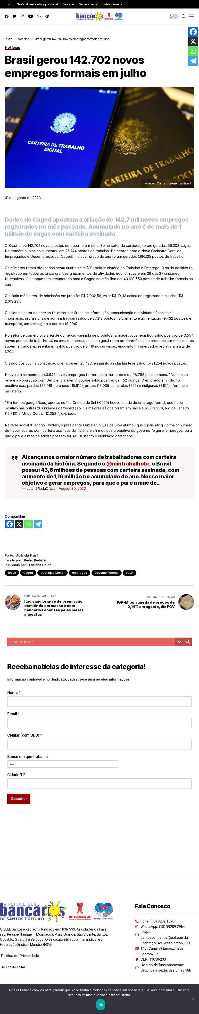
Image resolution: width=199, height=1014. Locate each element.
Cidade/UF (16, 775)
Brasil (12, 572)
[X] (19, 524)
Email (13, 714)
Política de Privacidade (20, 955)
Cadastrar (19, 799)
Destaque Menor (53, 572)
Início (8, 39)
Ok (101, 1004)
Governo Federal (106, 572)
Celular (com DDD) (24, 735)
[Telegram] (38, 524)
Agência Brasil (27, 555)
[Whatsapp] (28, 524)
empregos (79, 572)
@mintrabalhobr (127, 463)
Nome (13, 692)
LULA (129, 572)
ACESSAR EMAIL (13, 967)
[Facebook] (9, 524)
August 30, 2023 (72, 488)
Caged (28, 572)
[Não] (193, 999)
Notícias (23, 39)
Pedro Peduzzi (35, 560)
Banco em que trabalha (27, 756)
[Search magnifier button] (187, 642)
